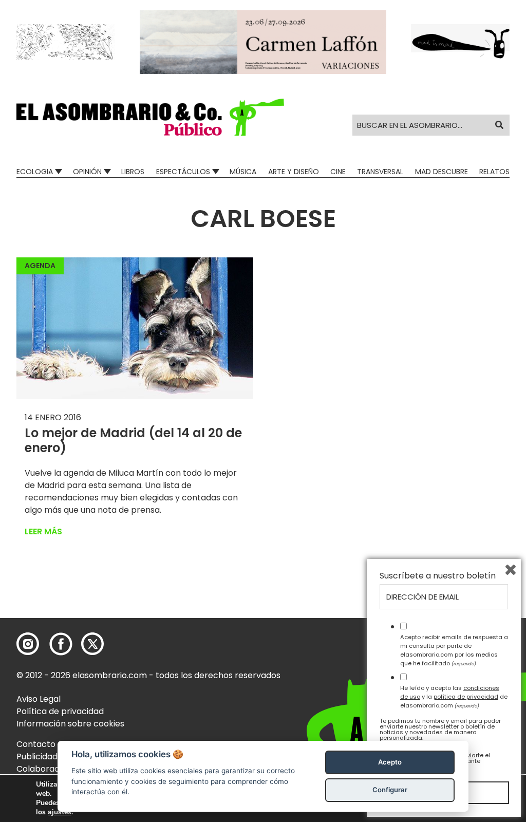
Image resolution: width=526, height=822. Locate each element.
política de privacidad (466, 697)
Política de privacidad (60, 711)
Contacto (35, 744)
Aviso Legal (38, 699)
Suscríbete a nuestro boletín (438, 576)
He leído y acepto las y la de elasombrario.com (454, 696)
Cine (338, 171)
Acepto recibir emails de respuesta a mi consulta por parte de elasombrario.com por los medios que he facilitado (454, 650)
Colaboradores (47, 769)
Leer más (43, 531)
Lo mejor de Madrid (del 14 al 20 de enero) (133, 440)
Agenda (40, 265)
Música (243, 171)
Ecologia (34, 171)
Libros (132, 171)
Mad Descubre (441, 171)
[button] (150, 117)
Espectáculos (183, 171)
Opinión (87, 171)
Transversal (380, 171)
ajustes (59, 812)
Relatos (494, 171)
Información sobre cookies (70, 724)
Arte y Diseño (293, 171)
